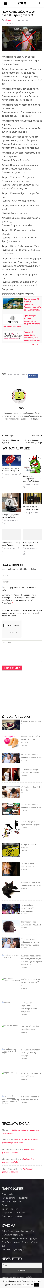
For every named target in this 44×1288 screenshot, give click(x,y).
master (8, 20)
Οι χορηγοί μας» (37, 344)
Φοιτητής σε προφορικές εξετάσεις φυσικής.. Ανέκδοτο (32, 478)
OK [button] (36, 1285)
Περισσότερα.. (27, 1284)
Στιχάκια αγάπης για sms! (31, 721)
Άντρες (10, 374)
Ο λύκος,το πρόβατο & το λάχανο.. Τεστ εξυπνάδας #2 (31, 982)
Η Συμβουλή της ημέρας (12, 1235)
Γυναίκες (24, 374)
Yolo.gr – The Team (10, 1209)
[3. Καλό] (7, 294)
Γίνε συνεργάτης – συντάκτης (15, 1198)
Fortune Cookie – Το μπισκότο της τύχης (20, 1238)
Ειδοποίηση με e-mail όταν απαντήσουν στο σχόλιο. (20, 589)
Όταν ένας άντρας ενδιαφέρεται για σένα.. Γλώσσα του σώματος (30, 942)
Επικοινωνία (7, 1194)
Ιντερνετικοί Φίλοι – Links (13, 1212)
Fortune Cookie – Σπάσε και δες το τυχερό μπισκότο (30, 739)
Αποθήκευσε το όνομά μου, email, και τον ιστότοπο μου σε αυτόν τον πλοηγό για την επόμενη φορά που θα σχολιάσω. (22, 613)
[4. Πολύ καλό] (9, 294)
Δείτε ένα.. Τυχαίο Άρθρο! (13, 1249)
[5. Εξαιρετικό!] (11, 294)
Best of (5, 1205)
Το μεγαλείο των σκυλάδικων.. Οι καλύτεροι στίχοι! (28, 908)
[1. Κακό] (3, 294)
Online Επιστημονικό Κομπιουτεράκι (18, 1231)
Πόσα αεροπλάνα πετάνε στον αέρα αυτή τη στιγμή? (30, 1053)
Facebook (33, 376)
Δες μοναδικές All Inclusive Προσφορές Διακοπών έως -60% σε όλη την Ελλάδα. (32, 304)
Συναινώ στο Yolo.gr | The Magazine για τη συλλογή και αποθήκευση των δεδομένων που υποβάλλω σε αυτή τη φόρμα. (20, 599)
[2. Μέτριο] (5, 294)
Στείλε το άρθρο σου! (11, 1201)
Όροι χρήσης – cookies (12, 1216)
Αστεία (16, 374)
